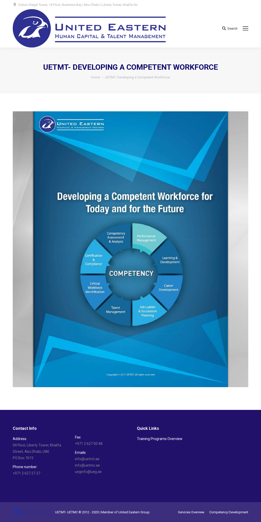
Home (95, 77)
